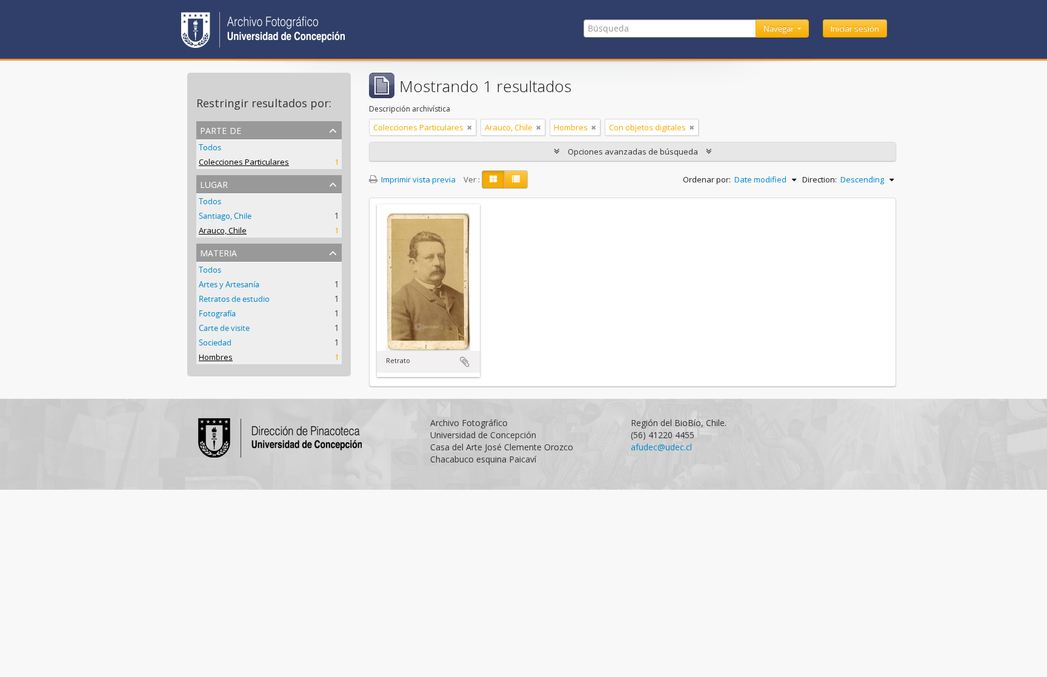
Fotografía (217, 313)
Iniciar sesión (855, 28)
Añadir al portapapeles (465, 362)
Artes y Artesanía (229, 284)
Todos (210, 147)
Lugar (214, 183)
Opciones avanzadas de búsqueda (633, 151)
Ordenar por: (707, 179)
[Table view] (516, 179)
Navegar (779, 28)
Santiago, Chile (225, 215)
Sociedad (215, 342)
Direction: (819, 179)
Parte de (220, 129)
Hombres (216, 357)
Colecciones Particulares (244, 161)
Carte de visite (224, 327)
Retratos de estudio (234, 298)
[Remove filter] (469, 127)
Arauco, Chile (223, 230)
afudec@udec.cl (661, 447)
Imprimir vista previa (417, 179)
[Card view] (493, 179)
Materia (218, 252)
